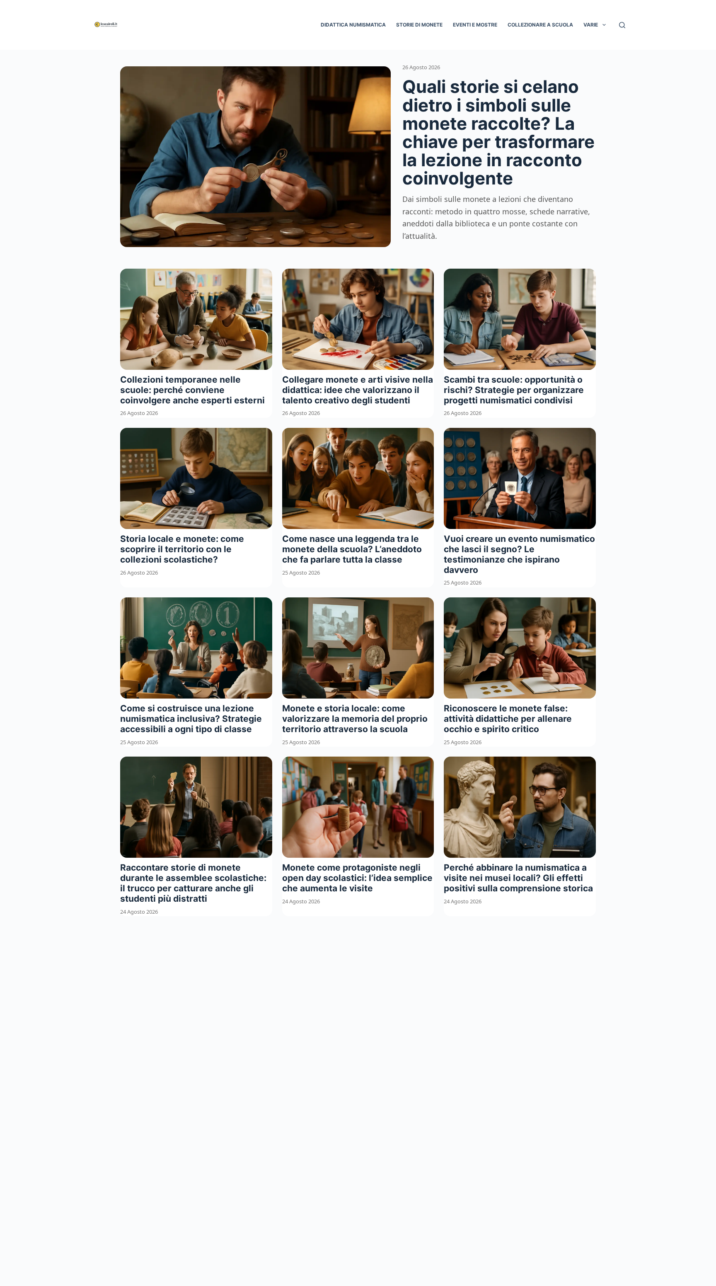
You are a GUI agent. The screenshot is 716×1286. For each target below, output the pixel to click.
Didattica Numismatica (353, 25)
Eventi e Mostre (475, 25)
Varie (590, 25)
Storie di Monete (419, 25)
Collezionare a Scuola (540, 25)
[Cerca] (622, 25)
